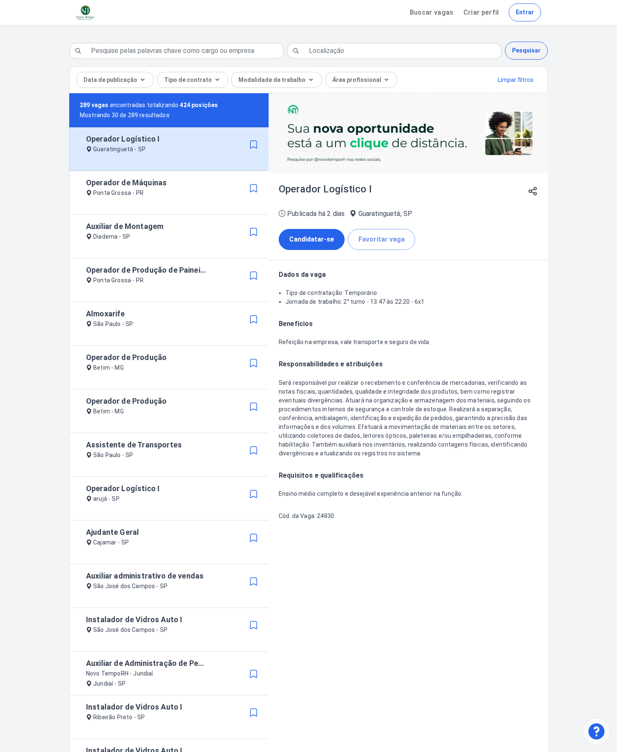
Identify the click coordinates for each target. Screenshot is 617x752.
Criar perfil (481, 12)
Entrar (525, 12)
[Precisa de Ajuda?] (596, 731)
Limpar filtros (515, 79)
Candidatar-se (311, 239)
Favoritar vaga (381, 239)
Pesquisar (526, 50)
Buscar (431, 12)
